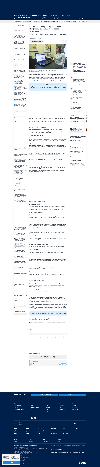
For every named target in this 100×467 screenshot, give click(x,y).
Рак (31, 333)
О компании (16, 403)
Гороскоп (45, 15)
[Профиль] (85, 18)
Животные (33, 411)
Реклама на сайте (17, 400)
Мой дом (48, 407)
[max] (35, 418)
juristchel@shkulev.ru (40, 454)
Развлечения (62, 409)
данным (33, 283)
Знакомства (24, 15)
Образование (48, 413)
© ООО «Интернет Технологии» (32, 463)
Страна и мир (75, 403)
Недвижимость (17, 15)
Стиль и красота (75, 401)
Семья (60, 413)
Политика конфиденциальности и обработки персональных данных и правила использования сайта (67, 452)
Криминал (48, 401)
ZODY (60, 15)
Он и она (61, 400)
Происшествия (62, 405)
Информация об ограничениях (56, 447)
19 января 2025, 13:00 (33, 38)
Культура (48, 403)
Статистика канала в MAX (19, 411)
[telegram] (32, 418)
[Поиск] (79, 18)
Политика (61, 403)
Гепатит (35, 333)
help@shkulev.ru (21, 455)
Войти (33, 364)
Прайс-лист (16, 401)
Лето (47, 405)
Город (32, 405)
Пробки (56, 15)
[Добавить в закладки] (63, 41)
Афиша (41, 15)
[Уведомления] (82, 18)
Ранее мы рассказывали (35, 279)
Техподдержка (17, 407)
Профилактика (60, 333)
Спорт (73, 400)
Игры (63, 15)
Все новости (20, 25)
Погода (29, 15)
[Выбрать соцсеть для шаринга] (66, 41)
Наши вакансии (17, 405)
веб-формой (33, 455)
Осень (60, 401)
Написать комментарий (37, 41)
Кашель (54, 333)
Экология (74, 405)
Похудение (49, 333)
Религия (60, 411)
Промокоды (67, 15)
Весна (32, 403)
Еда (31, 409)
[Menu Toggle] (14, 18)
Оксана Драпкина (35, 84)
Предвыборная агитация (19, 409)
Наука (47, 409)
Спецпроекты (75, 409)
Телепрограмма (35, 15)
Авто (32, 400)
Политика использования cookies (56, 449)
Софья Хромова (37, 329)
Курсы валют (51, 15)
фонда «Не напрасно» (49, 313)
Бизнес (32, 401)
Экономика (74, 407)
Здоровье (33, 413)
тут (38, 324)
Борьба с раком (41, 333)
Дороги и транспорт (35, 407)
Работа (60, 407)
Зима (47, 400)
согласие (7, 459)
